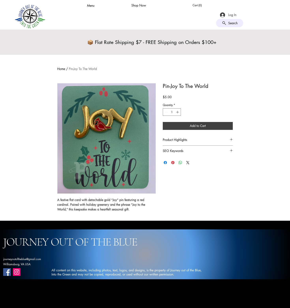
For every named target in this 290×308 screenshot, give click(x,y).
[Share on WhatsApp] (180, 162)
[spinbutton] (171, 112)
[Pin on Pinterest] (172, 162)
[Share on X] (187, 162)
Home (61, 69)
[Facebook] (7, 272)
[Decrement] (165, 112)
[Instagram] (17, 272)
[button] (198, 5)
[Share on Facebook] (165, 162)
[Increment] (177, 112)
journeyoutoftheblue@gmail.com (22, 259)
